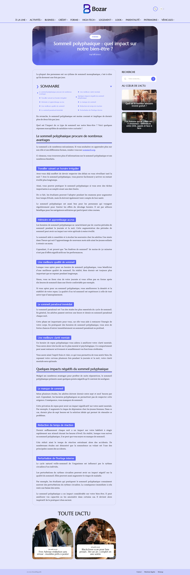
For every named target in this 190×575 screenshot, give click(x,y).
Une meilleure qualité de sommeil (52, 106)
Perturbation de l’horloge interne (91, 110)
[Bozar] (95, 8)
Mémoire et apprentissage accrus (52, 102)
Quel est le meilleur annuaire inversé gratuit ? (139, 104)
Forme (95, 37)
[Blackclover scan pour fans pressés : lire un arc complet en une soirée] (95, 538)
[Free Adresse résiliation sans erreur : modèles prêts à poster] (52, 538)
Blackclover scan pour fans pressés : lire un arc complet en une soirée (95, 551)
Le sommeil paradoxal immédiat (52, 110)
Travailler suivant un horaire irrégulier (54, 98)
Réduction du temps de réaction (91, 106)
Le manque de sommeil (88, 102)
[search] (155, 9)
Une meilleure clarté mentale (90, 92)
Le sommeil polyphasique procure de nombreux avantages (55, 93)
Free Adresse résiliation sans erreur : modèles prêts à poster (53, 552)
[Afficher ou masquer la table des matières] (85, 86)
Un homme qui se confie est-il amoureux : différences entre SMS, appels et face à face (139, 124)
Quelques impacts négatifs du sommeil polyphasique (91, 97)
